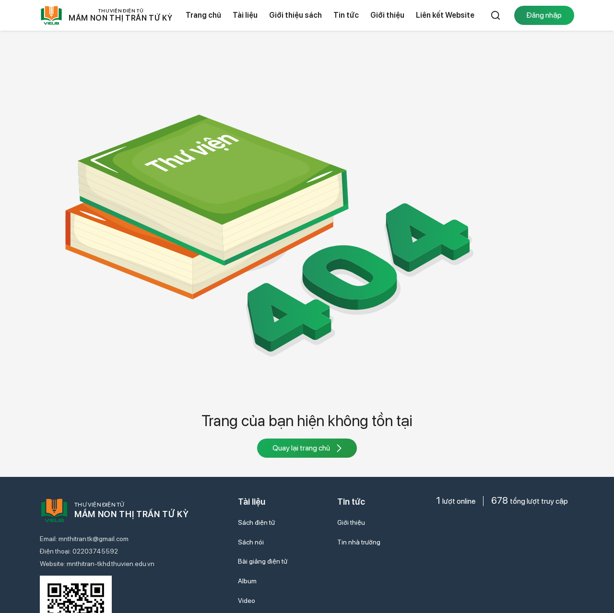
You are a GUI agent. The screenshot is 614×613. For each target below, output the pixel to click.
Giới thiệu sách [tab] (295, 15)
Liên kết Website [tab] (445, 15)
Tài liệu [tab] (245, 15)
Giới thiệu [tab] (387, 15)
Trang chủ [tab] (203, 15)
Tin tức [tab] (346, 15)
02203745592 (95, 551)
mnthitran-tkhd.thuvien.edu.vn (110, 563)
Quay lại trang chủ (301, 447)
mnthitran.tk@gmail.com (94, 539)
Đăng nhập (544, 15)
